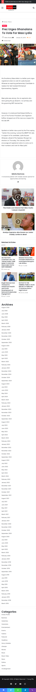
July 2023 (4, 425)
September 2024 (7, 380)
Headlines (4, 640)
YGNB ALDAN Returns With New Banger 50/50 (19, 1)
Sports (3, 665)
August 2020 (5, 536)
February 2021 (6, 517)
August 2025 (5, 345)
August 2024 (5, 384)
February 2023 (6, 441)
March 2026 (5, 323)
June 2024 (5, 390)
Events (4, 630)
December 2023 (6, 409)
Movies (4, 649)
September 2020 (7, 533)
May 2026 (4, 317)
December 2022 (6, 447)
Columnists (5, 624)
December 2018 (6, 600)
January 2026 (6, 329)
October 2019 (6, 568)
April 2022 (5, 473)
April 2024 (5, 396)
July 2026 (4, 310)
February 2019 (6, 594)
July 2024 (4, 387)
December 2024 (6, 371)
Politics (4, 662)
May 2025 (4, 355)
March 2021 (5, 514)
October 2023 (6, 415)
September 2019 (6, 571)
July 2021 (4, 501)
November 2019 (6, 565)
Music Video (5, 656)
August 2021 (5, 498)
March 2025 (5, 361)
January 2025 (6, 368)
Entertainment (6, 627)
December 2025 (6, 333)
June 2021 (5, 504)
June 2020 (5, 543)
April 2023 (5, 434)
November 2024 (6, 374)
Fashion (4, 633)
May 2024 (4, 393)
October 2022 (6, 454)
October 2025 (6, 339)
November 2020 (6, 527)
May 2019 (4, 584)
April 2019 (4, 587)
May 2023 (4, 431)
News (10, 22)
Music (3, 653)
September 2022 (7, 457)
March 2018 (5, 603)
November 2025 (6, 336)
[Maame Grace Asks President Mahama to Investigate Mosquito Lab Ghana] (27, 251)
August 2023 (5, 422)
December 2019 (6, 562)
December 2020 (6, 524)
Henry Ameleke (6, 643)
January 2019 (6, 597)
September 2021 (6, 495)
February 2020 (6, 555)
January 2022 (6, 482)
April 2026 (5, 320)
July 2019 (4, 578)
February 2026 (6, 326)
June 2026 (5, 314)
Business (4, 618)
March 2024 (5, 399)
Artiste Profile (6, 614)
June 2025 (5, 352)
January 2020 (6, 559)
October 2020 (6, 530)
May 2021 (4, 508)
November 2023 (6, 412)
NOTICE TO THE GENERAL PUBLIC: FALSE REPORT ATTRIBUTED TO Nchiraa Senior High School (26, 286)
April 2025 (5, 358)
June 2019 (5, 581)
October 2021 (6, 492)
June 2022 (5, 466)
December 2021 (6, 485)
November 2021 (6, 489)
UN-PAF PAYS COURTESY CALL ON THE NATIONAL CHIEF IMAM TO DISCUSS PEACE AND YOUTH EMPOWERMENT (8, 262)
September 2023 (7, 419)
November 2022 (6, 450)
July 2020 (4, 540)
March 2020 (5, 552)
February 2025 (6, 364)
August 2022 (5, 460)
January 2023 (6, 444)
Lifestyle (4, 646)
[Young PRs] (11, 8)
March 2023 (5, 438)
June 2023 (5, 428)
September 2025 (7, 342)
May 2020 (4, 546)
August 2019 (5, 575)
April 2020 (5, 549)
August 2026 (5, 307)
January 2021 (6, 520)
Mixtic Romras (8, 37)
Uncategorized (6, 668)
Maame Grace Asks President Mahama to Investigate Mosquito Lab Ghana (26, 260)
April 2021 (4, 511)
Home (5, 22)
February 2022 (6, 479)
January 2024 (6, 406)
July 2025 (4, 349)
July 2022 (4, 463)
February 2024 (6, 403)
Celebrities (5, 621)
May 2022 (4, 469)
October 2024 (6, 377)
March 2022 (5, 476)
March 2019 (5, 590)
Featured (4, 637)
